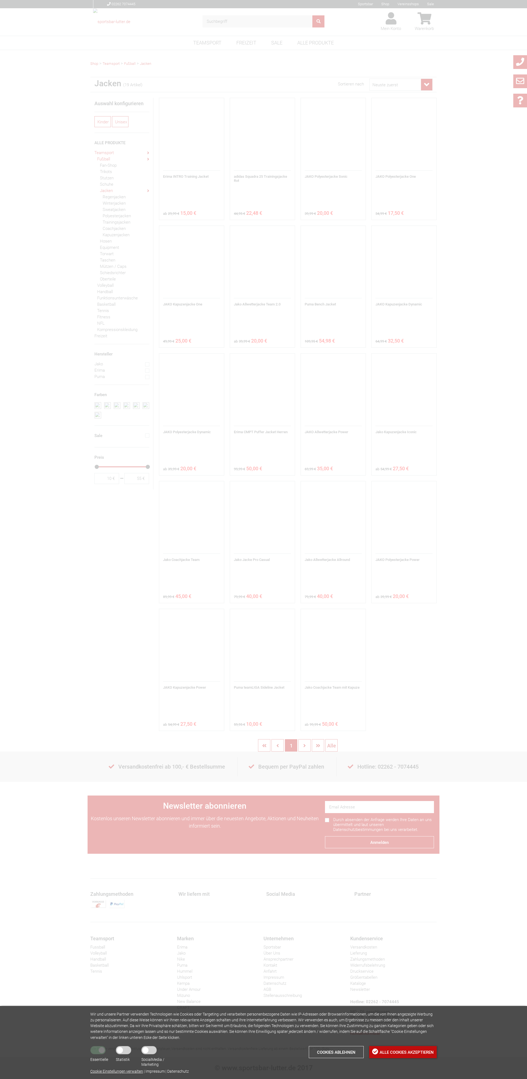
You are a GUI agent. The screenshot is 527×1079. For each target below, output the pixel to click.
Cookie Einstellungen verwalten (116, 1071)
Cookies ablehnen (336, 1052)
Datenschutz (178, 1071)
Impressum (155, 1071)
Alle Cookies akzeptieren (407, 1052)
